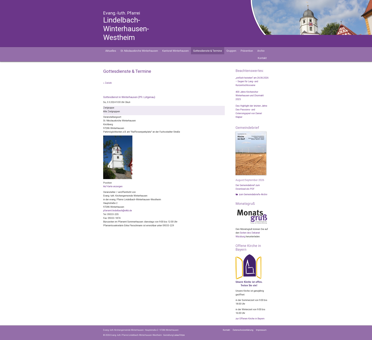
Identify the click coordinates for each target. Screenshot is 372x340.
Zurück (108, 82)
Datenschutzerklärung (243, 330)
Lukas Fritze (179, 335)
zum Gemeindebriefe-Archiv (252, 194)
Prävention (247, 50)
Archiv (261, 50)
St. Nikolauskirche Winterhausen (139, 50)
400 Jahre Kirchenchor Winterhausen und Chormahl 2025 (250, 95)
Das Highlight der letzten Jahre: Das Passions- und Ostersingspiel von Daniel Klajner (252, 111)
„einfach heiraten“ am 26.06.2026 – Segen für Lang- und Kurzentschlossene (252, 81)
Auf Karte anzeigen (112, 186)
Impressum (261, 330)
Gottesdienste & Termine (207, 50)
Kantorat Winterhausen (175, 50)
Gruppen (231, 50)
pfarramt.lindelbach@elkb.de (117, 210)
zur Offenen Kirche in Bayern (250, 318)
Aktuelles (110, 50)
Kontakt (262, 58)
